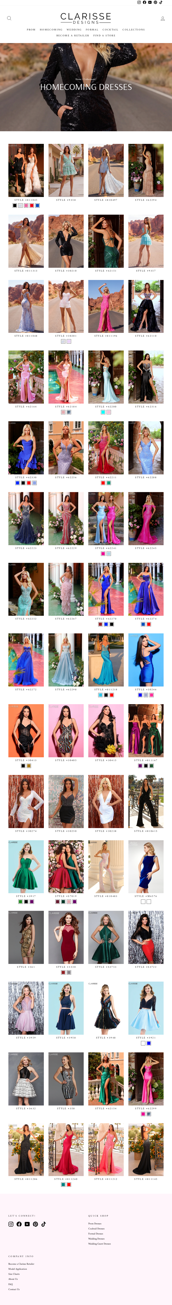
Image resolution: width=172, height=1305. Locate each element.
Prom (31, 30)
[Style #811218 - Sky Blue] (100, 695)
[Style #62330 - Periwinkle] (34, 483)
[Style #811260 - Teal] (63, 1185)
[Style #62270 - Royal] (106, 624)
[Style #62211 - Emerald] (109, 483)
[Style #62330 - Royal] (18, 483)
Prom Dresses (94, 1224)
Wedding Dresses (96, 1239)
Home (78, 79)
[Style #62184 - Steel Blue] (69, 412)
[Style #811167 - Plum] (140, 766)
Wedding (74, 30)
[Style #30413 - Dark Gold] (29, 766)
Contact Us (14, 1289)
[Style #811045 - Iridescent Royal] (37, 205)
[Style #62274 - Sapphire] (143, 624)
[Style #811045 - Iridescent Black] (15, 205)
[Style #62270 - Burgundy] (100, 624)
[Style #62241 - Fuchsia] (103, 554)
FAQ (10, 1284)
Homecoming (51, 30)
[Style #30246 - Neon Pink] (152, 695)
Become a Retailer (72, 36)
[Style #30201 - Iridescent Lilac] (69, 341)
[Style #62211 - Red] (103, 483)
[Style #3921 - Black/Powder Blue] (149, 1043)
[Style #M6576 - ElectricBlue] (143, 902)
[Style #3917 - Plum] (32, 902)
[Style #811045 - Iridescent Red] (32, 205)
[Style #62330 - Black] (23, 483)
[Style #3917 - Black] (26, 902)
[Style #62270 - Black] (112, 624)
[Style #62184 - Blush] (63, 412)
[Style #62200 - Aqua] (103, 412)
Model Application (17, 1269)
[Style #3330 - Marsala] (63, 972)
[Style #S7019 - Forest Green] (63, 902)
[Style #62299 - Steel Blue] (149, 1114)
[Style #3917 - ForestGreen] (20, 902)
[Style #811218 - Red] (112, 695)
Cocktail (111, 30)
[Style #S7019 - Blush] (69, 902)
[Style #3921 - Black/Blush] (143, 1043)
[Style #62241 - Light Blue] (109, 554)
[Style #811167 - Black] (146, 766)
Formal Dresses (95, 1234)
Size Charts (14, 1274)
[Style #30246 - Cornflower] (146, 695)
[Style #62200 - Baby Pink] (109, 412)
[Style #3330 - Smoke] (69, 972)
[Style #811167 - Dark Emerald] (152, 766)
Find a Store (104, 36)
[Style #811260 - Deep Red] (69, 1185)
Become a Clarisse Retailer (21, 1264)
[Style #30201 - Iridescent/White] (63, 341)
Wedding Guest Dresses (99, 1244)
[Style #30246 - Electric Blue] (140, 695)
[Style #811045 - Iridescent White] (20, 205)
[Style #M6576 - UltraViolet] (149, 902)
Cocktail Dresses (96, 1229)
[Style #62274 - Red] (149, 624)
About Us (13, 1279)
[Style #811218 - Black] (106, 695)
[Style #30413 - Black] (23, 766)
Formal (92, 30)
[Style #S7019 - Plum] (75, 902)
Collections (133, 30)
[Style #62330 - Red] (29, 483)
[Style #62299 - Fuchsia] (143, 1114)
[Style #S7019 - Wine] (58, 902)
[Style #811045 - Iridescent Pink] (26, 205)
